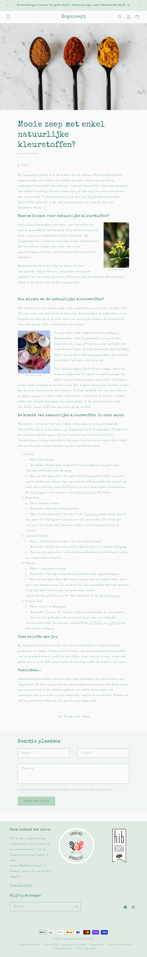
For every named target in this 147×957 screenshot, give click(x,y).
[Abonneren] (76, 906)
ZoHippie (96, 622)
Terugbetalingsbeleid (29, 945)
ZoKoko (114, 622)
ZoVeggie (91, 514)
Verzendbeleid (97, 945)
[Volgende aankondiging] (140, 5)
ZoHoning (112, 595)
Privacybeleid (51, 945)
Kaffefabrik (83, 492)
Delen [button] (25, 165)
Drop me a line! (21, 885)
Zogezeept (67, 939)
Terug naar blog (76, 716)
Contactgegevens (63, 948)
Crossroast (37, 492)
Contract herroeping (86, 948)
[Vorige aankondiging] (7, 5)
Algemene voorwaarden (73, 945)
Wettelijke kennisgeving (120, 945)
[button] (8, 17)
